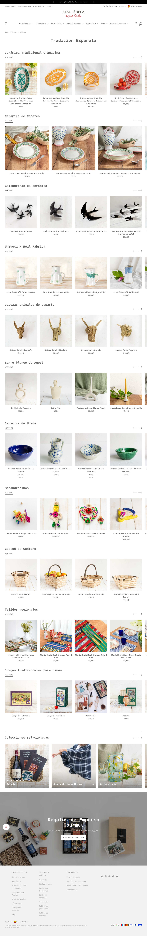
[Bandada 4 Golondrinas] (21, 212)
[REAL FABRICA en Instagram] (107, 6)
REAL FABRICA (21, 925)
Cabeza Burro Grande (91, 350)
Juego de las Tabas (56, 716)
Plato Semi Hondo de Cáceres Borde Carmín (120, 173)
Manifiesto (16, 881)
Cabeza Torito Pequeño (126, 350)
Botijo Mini (56, 408)
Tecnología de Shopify (12, 927)
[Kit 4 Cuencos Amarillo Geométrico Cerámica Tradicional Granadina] (91, 79)
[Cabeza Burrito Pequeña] (21, 331)
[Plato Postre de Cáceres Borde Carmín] (73, 148)
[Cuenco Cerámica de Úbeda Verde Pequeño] (126, 449)
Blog (13, 914)
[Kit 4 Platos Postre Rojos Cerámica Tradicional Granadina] (126, 79)
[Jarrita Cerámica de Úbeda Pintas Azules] (56, 449)
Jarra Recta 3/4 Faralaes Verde (21, 292)
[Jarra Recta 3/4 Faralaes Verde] (21, 273)
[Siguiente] (93, 2)
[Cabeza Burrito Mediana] (56, 331)
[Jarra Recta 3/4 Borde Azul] (126, 273)
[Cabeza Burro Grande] (91, 331)
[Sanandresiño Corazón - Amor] (91, 514)
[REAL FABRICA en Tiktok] (113, 6)
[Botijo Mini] (56, 389)
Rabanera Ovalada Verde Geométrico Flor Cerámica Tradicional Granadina (21, 101)
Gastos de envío (45, 884)
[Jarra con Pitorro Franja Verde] (91, 273)
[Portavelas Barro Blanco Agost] (91, 389)
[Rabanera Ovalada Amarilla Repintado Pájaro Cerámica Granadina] (56, 79)
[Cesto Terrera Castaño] (21, 575)
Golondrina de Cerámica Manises (91, 231)
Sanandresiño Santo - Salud (56, 533)
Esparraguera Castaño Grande (56, 594)
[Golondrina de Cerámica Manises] (91, 212)
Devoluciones (72, 889)
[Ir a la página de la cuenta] (136, 23)
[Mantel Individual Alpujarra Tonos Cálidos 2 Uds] (21, 636)
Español (121, 6)
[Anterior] (53, 2)
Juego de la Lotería (21, 716)
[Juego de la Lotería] (21, 696)
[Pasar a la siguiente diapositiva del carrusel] (140, 57)
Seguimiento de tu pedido (77, 885)
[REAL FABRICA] (73, 14)
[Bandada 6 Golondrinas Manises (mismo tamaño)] (126, 212)
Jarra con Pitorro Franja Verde (91, 292)
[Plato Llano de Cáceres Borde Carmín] (27, 148)
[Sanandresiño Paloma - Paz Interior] (126, 514)
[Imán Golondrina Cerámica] (56, 212)
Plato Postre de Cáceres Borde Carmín (73, 173)
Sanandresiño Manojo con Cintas (21, 533)
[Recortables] (91, 696)
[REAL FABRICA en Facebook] (104, 6)
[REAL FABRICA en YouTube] (116, 6)
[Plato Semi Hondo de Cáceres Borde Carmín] (120, 148)
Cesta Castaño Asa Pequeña (91, 594)
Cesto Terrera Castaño (21, 594)
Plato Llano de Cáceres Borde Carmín (27, 173)
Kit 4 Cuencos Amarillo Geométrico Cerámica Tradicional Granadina (91, 101)
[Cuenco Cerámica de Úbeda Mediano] (91, 449)
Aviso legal (43, 902)
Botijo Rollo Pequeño (21, 408)
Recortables (91, 716)
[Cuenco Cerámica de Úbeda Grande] (21, 449)
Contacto (43, 880)
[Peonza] (126, 696)
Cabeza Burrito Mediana (56, 350)
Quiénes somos (18, 877)
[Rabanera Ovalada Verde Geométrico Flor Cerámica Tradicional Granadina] (21, 79)
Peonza (126, 716)
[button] (6, 23)
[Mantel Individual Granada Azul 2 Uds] (56, 636)
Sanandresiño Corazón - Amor (91, 533)
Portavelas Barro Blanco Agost (91, 408)
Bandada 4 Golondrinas (21, 231)
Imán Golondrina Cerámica (56, 231)
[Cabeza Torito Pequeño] (126, 331)
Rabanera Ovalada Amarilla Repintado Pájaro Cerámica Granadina (56, 101)
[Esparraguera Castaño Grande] (56, 575)
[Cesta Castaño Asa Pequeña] (91, 575)
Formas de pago (73, 877)
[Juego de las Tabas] (56, 696)
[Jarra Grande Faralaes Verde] (56, 273)
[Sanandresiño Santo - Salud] (56, 514)
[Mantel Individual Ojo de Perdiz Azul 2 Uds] (126, 636)
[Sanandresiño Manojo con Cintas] (21, 514)
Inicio (7, 32)
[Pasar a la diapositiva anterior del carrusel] (135, 57)
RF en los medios (19, 899)
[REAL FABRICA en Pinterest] (110, 6)
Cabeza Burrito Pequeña (21, 350)
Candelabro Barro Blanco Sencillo (126, 408)
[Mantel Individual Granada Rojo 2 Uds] (91, 636)
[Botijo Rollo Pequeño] (21, 389)
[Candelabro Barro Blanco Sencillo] (126, 389)
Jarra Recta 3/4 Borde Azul (126, 292)
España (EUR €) (135, 6)
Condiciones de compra (76, 881)
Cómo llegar (17, 903)
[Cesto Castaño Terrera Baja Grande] (126, 575)
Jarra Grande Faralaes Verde (56, 292)
